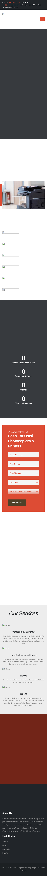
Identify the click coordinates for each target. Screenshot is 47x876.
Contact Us (23, 89)
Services (5, 841)
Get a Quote (23, 770)
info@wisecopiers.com (11, 5)
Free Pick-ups (15, 473)
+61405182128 (14, 2)
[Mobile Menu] (42, 19)
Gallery (4, 845)
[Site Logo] (11, 19)
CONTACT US (17, 503)
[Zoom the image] (14, 791)
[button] (36, 19)
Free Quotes (15, 464)
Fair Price (14, 482)
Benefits (5, 853)
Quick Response (17, 455)
